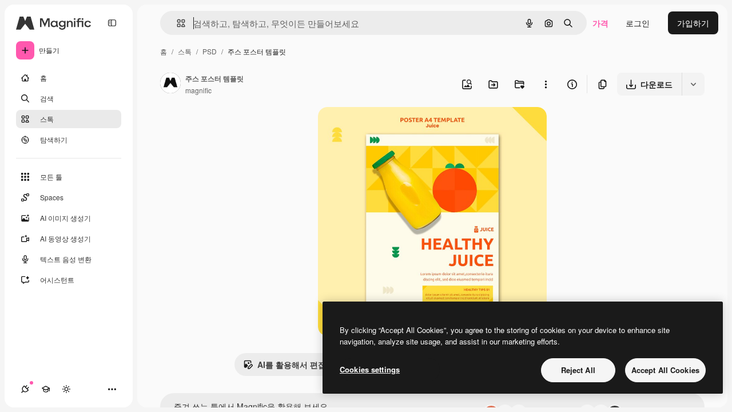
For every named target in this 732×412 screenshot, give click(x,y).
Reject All (578, 370)
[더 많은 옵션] (545, 84)
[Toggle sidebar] (112, 23)
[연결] (25, 389)
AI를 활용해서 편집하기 (299, 364)
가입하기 (693, 23)
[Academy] (46, 389)
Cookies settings (370, 369)
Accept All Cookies (665, 370)
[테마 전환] (66, 389)
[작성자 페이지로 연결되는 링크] (170, 84)
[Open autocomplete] (176, 23)
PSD (209, 51)
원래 (383, 129)
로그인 (638, 23)
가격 (600, 23)
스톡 (185, 51)
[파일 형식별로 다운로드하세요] (693, 84)
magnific (198, 90)
